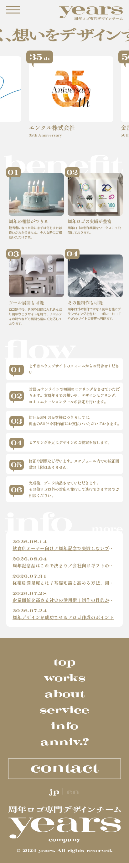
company (64, 839)
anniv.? (64, 741)
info (64, 725)
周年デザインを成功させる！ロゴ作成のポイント (63, 617)
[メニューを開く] (13, 10)
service (64, 709)
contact (65, 768)
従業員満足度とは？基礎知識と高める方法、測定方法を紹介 (64, 583)
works (64, 677)
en (73, 791)
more (107, 528)
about (65, 693)
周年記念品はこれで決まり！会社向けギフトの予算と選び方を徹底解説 (64, 565)
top (64, 661)
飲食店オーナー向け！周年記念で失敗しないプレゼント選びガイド (64, 548)
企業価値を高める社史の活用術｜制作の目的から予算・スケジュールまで (64, 600)
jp (54, 791)
